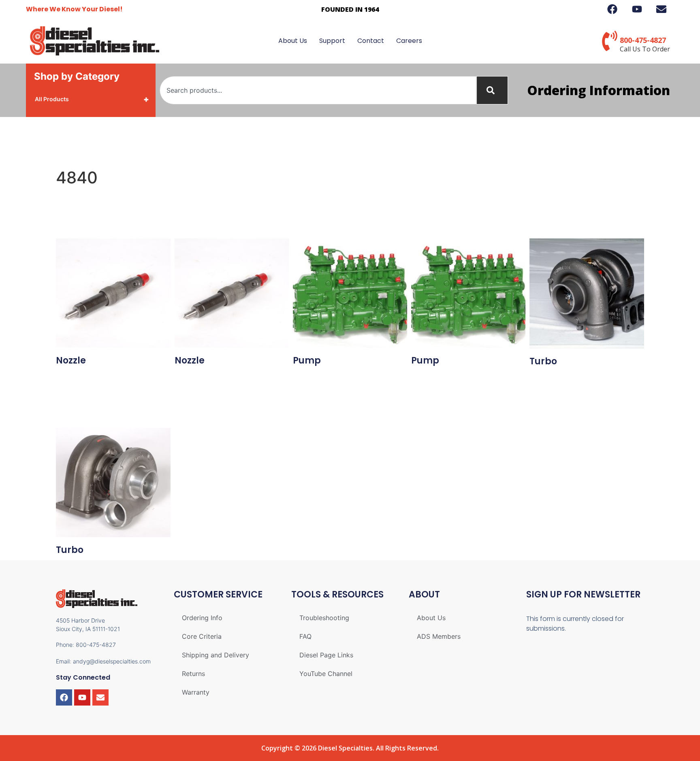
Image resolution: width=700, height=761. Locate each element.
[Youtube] (82, 697)
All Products (92, 99)
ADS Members (439, 636)
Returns (193, 674)
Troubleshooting (324, 618)
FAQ (305, 636)
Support (332, 40)
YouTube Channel (325, 674)
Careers (409, 40)
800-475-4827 (643, 40)
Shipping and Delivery (215, 655)
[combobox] (318, 90)
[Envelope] (100, 697)
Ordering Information (598, 90)
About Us (292, 40)
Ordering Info (202, 618)
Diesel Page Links (326, 655)
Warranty (195, 692)
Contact (370, 40)
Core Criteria (202, 636)
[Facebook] (64, 697)
